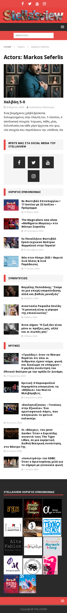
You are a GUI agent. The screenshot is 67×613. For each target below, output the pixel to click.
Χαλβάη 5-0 (14, 101)
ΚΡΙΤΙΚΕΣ (14, 345)
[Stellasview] (33, 21)
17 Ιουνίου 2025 (31, 268)
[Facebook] (22, 3)
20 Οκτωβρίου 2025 (33, 249)
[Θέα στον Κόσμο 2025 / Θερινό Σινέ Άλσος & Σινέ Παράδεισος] (11, 261)
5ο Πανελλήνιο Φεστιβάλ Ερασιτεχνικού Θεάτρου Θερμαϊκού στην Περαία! (38, 242)
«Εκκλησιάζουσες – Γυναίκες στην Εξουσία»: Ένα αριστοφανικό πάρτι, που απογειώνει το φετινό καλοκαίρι (41, 411)
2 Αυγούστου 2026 (33, 397)
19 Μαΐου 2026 (31, 212)
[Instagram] (44, 3)
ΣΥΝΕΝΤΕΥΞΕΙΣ (18, 278)
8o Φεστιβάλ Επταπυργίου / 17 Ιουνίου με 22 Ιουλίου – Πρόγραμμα (40, 204)
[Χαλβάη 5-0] (33, 81)
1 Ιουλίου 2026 (31, 469)
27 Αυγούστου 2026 (15, 375)
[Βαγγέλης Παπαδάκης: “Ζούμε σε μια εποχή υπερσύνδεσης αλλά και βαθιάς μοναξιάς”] (11, 291)
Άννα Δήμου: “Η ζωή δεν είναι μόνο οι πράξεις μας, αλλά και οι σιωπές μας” (41, 328)
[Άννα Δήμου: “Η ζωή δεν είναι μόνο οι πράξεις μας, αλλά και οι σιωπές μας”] (11, 328)
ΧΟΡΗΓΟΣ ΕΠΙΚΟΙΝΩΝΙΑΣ (24, 192)
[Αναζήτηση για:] (34, 35)
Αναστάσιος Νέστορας (41, 107)
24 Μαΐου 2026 (31, 298)
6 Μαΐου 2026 (30, 317)
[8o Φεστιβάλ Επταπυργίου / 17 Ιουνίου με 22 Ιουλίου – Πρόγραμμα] (11, 205)
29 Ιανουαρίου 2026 (33, 230)
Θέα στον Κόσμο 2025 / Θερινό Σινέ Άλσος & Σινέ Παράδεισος (42, 261)
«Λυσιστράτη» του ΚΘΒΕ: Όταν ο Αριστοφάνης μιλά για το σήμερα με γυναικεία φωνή (42, 461)
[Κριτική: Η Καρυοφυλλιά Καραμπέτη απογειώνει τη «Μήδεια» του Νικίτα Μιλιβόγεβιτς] (11, 387)
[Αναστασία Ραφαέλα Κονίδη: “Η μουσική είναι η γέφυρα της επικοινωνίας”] (11, 310)
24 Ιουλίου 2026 (14, 422)
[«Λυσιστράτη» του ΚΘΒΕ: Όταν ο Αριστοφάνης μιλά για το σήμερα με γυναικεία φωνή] (11, 462)
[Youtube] (37, 3)
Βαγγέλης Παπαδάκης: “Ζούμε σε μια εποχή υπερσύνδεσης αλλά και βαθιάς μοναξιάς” (41, 290)
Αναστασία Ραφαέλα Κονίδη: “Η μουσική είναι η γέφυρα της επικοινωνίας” (41, 309)
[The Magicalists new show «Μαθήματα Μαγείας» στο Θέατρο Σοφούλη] (11, 223)
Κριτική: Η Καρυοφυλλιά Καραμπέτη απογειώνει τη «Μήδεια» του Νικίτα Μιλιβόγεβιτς (39, 388)
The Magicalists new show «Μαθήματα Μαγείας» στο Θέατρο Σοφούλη (39, 223)
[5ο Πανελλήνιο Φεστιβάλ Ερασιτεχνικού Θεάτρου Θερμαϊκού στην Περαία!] (11, 242)
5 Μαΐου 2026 (30, 336)
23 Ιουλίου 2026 (14, 451)
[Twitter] (30, 3)
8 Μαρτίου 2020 (15, 107)
